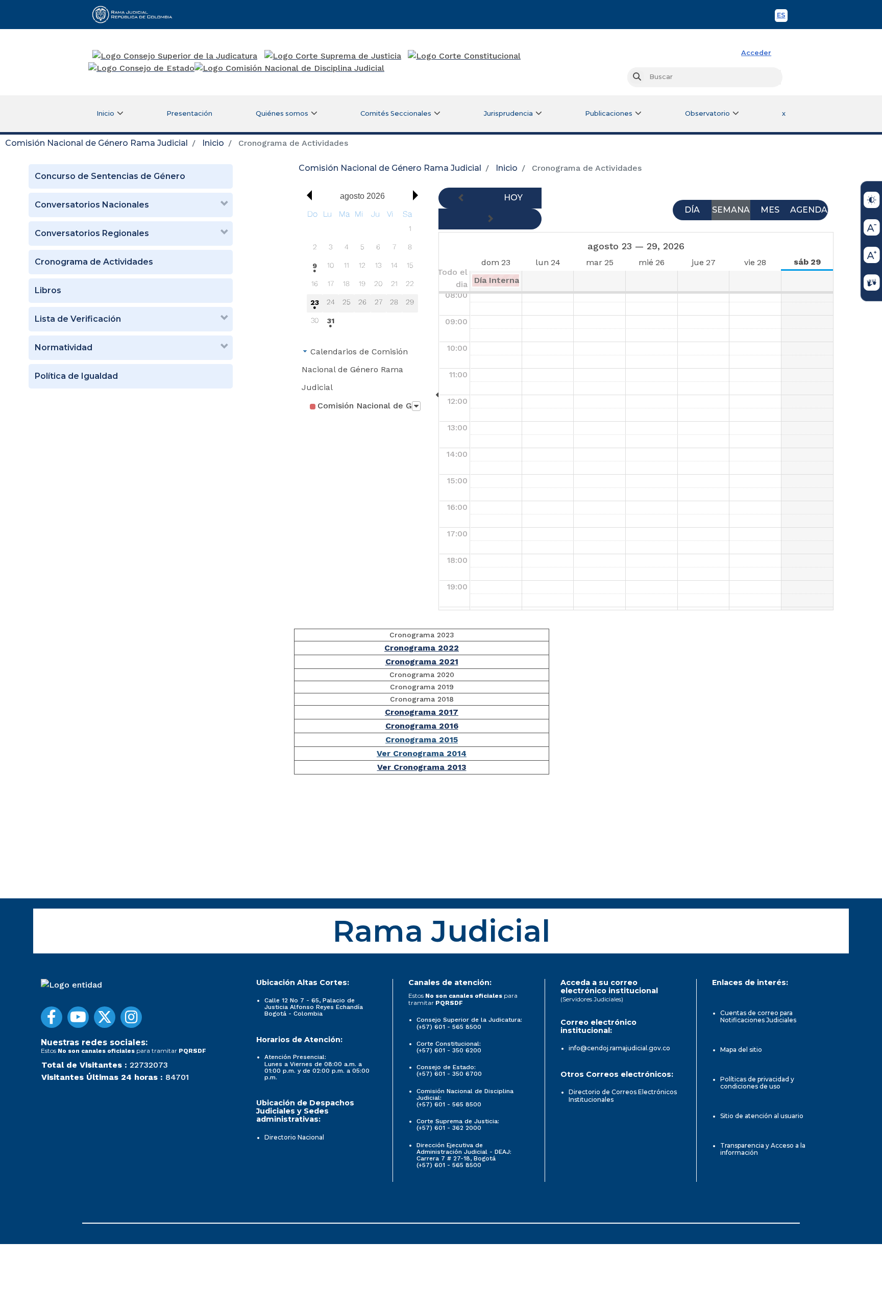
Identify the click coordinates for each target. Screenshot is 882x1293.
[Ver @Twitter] (104, 1017)
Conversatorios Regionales (92, 233)
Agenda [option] (808, 210)
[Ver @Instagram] (131, 1017)
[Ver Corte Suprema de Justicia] (333, 56)
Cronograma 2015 (421, 739)
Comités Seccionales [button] (395, 113)
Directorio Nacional (294, 1137)
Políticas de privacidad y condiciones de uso (757, 1082)
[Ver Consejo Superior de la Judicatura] (174, 56)
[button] (307, 195)
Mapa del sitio (741, 1049)
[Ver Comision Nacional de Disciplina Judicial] (289, 68)
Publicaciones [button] (608, 113)
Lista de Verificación (78, 319)
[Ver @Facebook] (51, 1017)
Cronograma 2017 (421, 712)
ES (782, 16)
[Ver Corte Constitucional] (465, 56)
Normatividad (63, 347)
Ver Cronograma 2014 (422, 753)
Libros (48, 290)
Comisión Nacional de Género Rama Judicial (96, 143)
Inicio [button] (105, 113)
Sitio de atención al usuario (761, 1116)
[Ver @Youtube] (78, 1017)
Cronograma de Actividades (94, 262)
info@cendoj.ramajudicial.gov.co (619, 1048)
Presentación (189, 113)
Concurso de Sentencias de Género (110, 176)
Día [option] (692, 210)
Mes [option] (770, 210)
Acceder (756, 53)
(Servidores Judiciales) (591, 999)
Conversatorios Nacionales (92, 205)
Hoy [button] (513, 197)
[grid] (362, 269)
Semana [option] (731, 210)
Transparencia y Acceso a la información (762, 1149)
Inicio (213, 143)
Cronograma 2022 (421, 648)
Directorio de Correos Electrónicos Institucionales (623, 1095)
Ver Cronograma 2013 (422, 767)
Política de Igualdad (76, 376)
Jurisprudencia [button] (508, 113)
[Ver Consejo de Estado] (141, 68)
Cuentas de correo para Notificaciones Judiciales (758, 1016)
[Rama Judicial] (137, 14)
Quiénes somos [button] (282, 113)
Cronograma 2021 (421, 661)
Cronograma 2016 (421, 726)
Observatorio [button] (707, 113)
